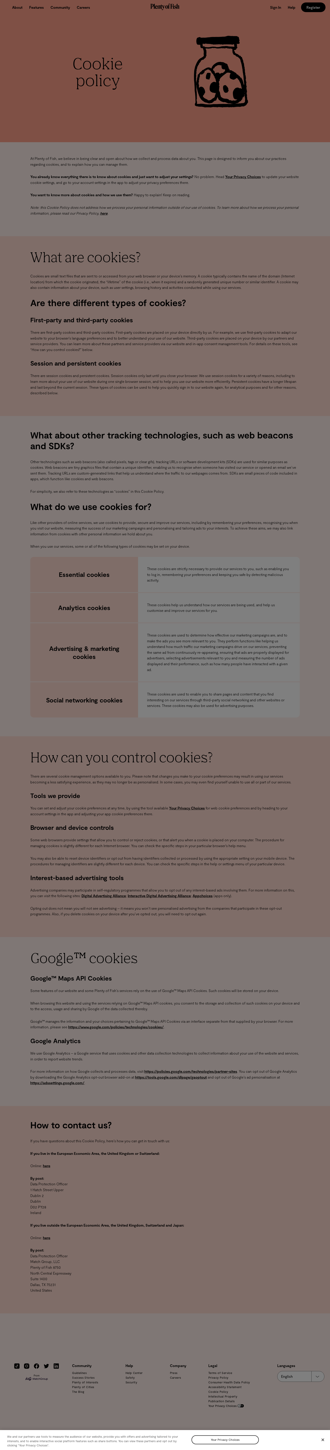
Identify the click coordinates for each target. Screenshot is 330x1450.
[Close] (323, 1440)
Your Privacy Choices (225, 1439)
